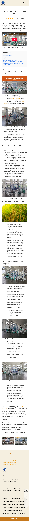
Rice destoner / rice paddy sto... (10, 464)
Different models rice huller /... (9, 459)
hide (10, 52)
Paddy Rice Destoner (15, 98)
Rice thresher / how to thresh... (10, 460)
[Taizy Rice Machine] (3, 3)
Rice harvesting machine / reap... (10, 462)
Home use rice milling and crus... (10, 457)
